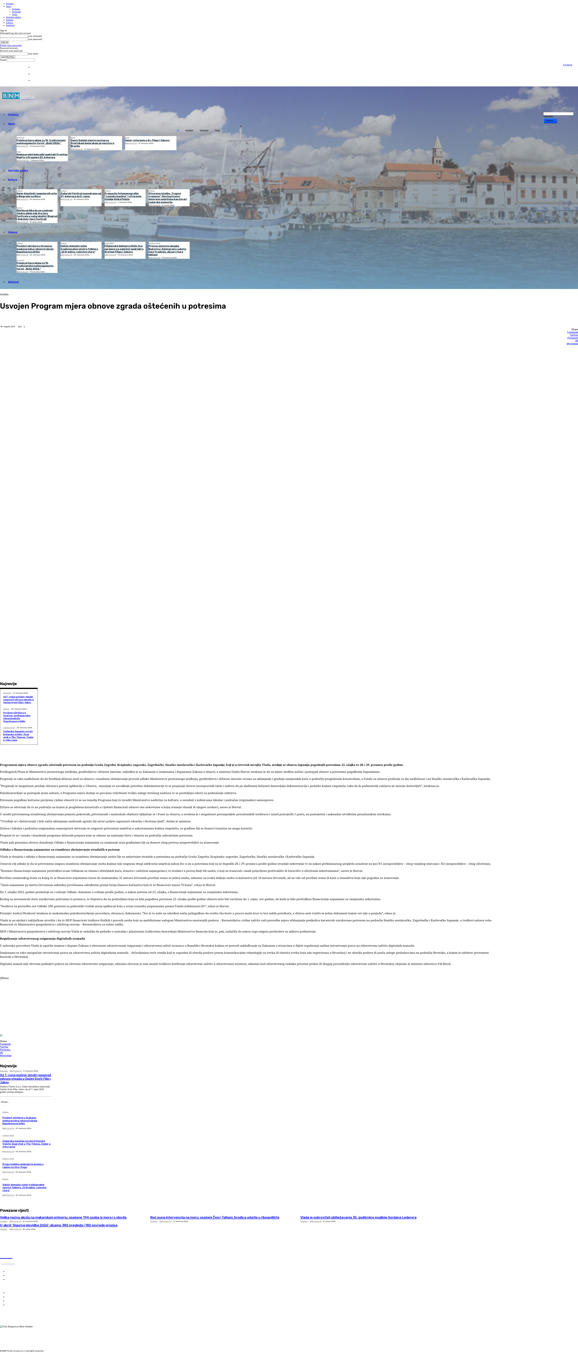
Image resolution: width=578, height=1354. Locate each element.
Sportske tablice (13, 17)
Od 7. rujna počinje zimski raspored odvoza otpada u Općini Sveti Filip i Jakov (18, 699)
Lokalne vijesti (154, 243)
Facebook (567, 65)
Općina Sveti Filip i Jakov (20, 1296)
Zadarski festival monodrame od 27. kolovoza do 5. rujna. (81, 195)
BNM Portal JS (22, 146)
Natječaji (10, 25)
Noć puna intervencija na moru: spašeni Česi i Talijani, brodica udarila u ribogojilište (214, 1217)
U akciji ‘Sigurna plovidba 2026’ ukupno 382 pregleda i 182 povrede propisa (58, 1225)
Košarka (16, 9)
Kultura (9, 20)
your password (35, 39)
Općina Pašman (14, 1305)
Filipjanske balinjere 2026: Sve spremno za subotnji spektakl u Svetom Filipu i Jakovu (124, 249)
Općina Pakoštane (16, 1301)
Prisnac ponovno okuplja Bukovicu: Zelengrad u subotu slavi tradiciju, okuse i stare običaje (167, 250)
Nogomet (16, 12)
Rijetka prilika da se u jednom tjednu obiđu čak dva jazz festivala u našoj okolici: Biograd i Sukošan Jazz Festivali (37, 215)
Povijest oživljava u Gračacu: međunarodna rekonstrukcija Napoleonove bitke (35, 249)
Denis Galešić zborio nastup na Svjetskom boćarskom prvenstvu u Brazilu (92, 143)
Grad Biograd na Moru (18, 1292)
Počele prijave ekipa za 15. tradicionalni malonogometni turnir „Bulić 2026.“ (41, 142)
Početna (10, 3)
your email (33, 53)
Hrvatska (4, 294)
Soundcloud (12, 1324)
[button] (250, 988)
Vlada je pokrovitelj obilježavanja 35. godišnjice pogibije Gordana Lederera (358, 1217)
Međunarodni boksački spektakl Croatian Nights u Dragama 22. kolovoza (42, 156)
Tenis (14, 14)
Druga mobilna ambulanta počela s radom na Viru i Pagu (23, 1166)
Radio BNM (109, 243)
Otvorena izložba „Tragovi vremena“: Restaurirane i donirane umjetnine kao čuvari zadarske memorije (168, 198)
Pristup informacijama (41, 80)
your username (35, 36)
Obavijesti (7, 693)
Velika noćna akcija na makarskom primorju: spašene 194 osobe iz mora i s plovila (63, 1217)
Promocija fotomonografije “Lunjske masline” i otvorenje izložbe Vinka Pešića (123, 196)
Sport (8, 6)
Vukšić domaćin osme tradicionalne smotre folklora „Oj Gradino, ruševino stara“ (79, 249)
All (178, 130)
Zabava (9, 22)
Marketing (35, 74)
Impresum (35, 67)
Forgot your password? (11, 45)
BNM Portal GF (154, 205)
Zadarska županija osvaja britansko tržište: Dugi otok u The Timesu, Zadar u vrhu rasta (18, 736)
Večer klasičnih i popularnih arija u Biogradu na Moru (37, 195)
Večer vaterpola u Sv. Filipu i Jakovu (147, 140)
